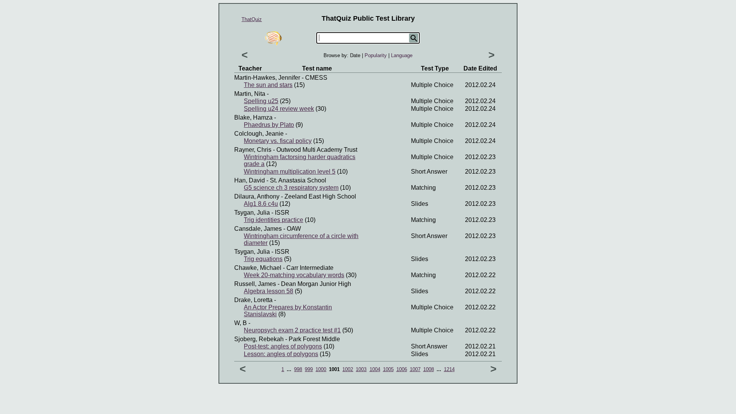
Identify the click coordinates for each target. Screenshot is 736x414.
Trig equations (263, 259)
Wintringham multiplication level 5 (289, 171)
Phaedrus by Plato (269, 125)
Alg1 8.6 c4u (261, 203)
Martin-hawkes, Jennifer (267, 77)
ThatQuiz (252, 19)
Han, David (249, 180)
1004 (375, 369)
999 (309, 369)
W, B (240, 323)
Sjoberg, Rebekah (259, 339)
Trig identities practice (273, 220)
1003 (361, 369)
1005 (388, 369)
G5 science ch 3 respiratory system (291, 187)
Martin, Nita (249, 93)
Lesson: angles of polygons (281, 354)
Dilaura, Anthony (256, 196)
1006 (401, 369)
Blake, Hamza (253, 117)
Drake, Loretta (253, 300)
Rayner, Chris (252, 149)
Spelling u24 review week (279, 108)
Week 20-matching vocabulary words (294, 275)
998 (298, 369)
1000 (320, 369)
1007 (415, 369)
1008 (428, 369)
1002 (347, 369)
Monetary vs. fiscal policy (278, 141)
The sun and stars (268, 85)
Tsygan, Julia (252, 212)
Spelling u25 (261, 101)
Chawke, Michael (257, 267)
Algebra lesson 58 (268, 291)
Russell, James (255, 284)
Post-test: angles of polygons (283, 346)
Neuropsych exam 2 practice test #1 (292, 330)
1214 (449, 369)
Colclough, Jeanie (259, 133)
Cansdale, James (258, 228)
